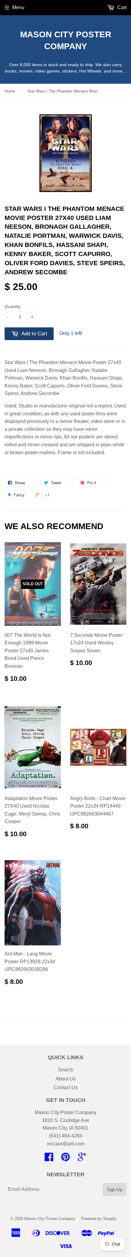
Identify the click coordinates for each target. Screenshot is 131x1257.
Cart (121, 7)
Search (65, 1069)
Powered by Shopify (98, 1218)
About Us (65, 1078)
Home (10, 91)
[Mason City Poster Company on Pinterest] (65, 1158)
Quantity (13, 306)
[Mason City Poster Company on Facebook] (49, 1158)
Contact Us (66, 1087)
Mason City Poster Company (65, 40)
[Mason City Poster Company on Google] (82, 1158)
